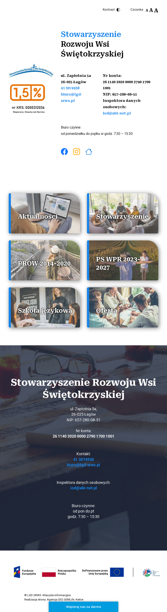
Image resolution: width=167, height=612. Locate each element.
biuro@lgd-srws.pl (83, 465)
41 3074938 (70, 88)
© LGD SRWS (32, 595)
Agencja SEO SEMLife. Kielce (65, 599)
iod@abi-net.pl (117, 113)
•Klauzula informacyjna (56, 595)
